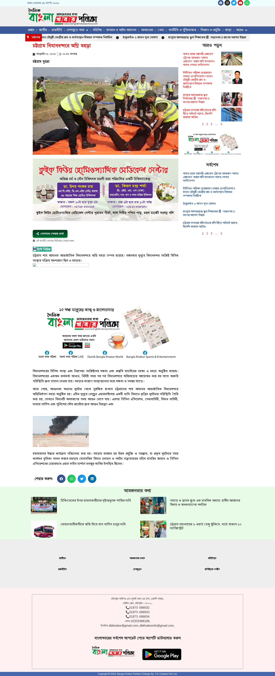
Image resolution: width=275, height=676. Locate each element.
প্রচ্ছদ (31, 30)
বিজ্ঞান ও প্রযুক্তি (211, 30)
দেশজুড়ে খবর (75, 30)
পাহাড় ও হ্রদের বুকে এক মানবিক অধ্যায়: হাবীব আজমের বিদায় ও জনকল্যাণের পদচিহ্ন (205, 502)
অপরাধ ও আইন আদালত (121, 30)
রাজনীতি (56, 30)
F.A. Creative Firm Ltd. (166, 673)
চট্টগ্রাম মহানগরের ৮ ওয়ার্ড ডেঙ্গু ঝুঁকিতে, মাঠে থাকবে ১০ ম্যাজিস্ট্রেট (205, 526)
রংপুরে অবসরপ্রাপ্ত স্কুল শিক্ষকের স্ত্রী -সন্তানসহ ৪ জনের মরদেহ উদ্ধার (192, 37)
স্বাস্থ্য (228, 30)
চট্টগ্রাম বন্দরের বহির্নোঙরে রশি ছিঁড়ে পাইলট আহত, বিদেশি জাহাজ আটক (199, 114)
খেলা (161, 30)
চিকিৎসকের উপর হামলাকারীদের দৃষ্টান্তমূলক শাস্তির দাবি (96, 500)
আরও (239, 30)
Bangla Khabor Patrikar (129, 673)
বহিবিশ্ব (97, 30)
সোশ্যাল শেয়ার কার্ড (52, 234)
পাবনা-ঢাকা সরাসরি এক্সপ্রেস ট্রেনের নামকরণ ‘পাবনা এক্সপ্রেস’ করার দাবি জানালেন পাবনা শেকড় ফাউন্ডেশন (198, 59)
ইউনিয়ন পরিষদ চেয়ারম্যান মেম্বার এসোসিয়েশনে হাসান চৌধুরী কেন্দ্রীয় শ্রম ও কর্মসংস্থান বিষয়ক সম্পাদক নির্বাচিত (198, 80)
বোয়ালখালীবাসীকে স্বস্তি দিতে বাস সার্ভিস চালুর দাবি (93, 524)
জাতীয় (43, 30)
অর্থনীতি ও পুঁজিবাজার (182, 30)
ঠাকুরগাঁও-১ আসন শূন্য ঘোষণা (124, 37)
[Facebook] (221, 3)
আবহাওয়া (147, 30)
